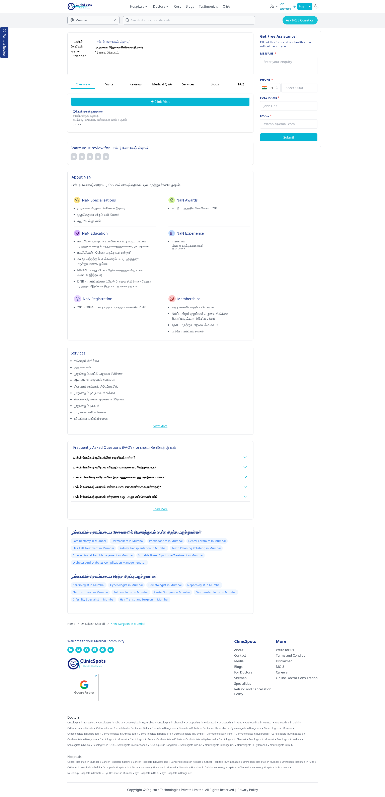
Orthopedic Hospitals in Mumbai (261, 762)
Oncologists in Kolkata (110, 722)
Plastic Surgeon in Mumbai (172, 592)
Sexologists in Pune (191, 745)
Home (73, 624)
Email (266, 115)
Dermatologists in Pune (220, 733)
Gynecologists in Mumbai (278, 728)
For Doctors (243, 672)
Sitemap (240, 678)
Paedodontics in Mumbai (166, 541)
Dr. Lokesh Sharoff (95, 624)
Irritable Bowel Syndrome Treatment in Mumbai (170, 555)
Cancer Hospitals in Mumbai (83, 762)
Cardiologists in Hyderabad (200, 739)
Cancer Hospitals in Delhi (116, 762)
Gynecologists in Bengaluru (245, 728)
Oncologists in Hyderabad (140, 722)
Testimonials (208, 6)
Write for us (285, 650)
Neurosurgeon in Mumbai (90, 592)
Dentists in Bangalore (164, 728)
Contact (240, 655)
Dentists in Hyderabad (215, 728)
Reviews (136, 84)
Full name (270, 97)
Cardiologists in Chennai (232, 739)
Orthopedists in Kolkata (80, 728)
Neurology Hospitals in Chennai (231, 767)
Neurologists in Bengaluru (219, 745)
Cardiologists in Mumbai (113, 739)
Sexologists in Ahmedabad (132, 745)
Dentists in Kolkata (189, 728)
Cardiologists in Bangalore (82, 739)
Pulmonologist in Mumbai (130, 592)
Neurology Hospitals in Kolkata (84, 773)
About (238, 650)
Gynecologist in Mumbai (126, 585)
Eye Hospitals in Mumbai (118, 773)
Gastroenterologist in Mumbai (216, 592)
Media (239, 661)
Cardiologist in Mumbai (88, 585)
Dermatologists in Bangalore (155, 733)
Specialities (242, 683)
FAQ (241, 84)
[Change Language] (274, 6)
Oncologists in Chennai (170, 722)
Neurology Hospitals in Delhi (195, 767)
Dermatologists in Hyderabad (252, 733)
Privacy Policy (247, 790)
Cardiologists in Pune (141, 739)
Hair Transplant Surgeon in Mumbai (144, 599)
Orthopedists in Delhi (287, 722)
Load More (160, 509)
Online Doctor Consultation (297, 678)
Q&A (226, 6)
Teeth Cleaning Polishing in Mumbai (196, 548)
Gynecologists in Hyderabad (83, 733)
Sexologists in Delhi (103, 745)
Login (302, 6)
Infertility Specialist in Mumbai (93, 599)
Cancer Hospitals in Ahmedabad (222, 762)
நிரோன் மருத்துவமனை (88, 111)
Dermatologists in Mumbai (189, 733)
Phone (266, 79)
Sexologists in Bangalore (163, 745)
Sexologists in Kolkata (289, 739)
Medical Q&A (162, 84)
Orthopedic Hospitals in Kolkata (120, 767)
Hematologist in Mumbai (165, 585)
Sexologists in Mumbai (261, 739)
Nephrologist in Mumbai (203, 585)
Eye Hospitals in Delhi (147, 773)
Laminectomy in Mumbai (89, 541)
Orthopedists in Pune (230, 722)
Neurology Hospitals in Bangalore (270, 767)
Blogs (190, 6)
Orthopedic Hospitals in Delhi (83, 767)
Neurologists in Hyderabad (252, 745)
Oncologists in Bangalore (81, 722)
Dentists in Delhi (140, 728)
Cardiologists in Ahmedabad (287, 733)
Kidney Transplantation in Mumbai (143, 548)
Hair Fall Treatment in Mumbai (93, 548)
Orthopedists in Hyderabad (201, 722)
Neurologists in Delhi (281, 745)
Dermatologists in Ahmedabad (119, 733)
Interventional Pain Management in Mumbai (103, 555)
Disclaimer (284, 661)
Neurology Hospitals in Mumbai (158, 767)
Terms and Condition (292, 655)
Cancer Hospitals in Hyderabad (150, 762)
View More (160, 426)
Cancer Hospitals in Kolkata (186, 762)
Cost (177, 6)
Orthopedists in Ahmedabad (112, 728)
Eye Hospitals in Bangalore (177, 773)
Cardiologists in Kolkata (169, 739)
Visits (109, 84)
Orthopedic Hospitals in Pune (298, 762)
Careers (282, 672)
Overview (83, 84)
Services (188, 84)
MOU (280, 666)
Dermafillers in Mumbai (128, 541)
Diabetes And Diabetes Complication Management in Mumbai (108, 563)
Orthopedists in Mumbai (258, 722)
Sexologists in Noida (78, 745)
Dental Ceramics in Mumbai (207, 541)
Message (268, 53)
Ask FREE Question (300, 20)
